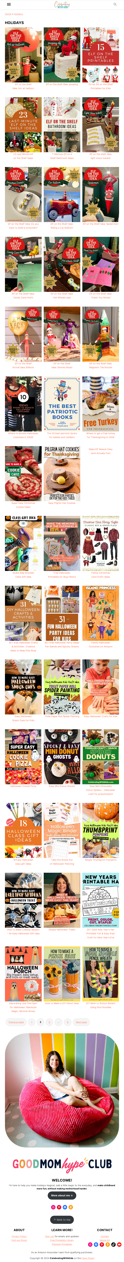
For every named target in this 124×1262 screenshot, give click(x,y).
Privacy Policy (19, 1236)
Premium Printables (62, 1244)
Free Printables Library (62, 1240)
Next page (81, 1022)
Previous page (16, 1022)
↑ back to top (62, 1219)
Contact (105, 1236)
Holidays (18, 14)
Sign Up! (49, 1236)
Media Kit (105, 1240)
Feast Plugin (87, 1258)
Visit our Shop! (19, 1240)
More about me (60, 1195)
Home (8, 14)
